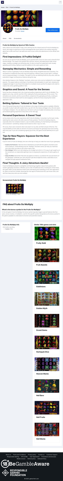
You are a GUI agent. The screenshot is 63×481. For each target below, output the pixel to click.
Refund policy (32, 458)
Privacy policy (32, 454)
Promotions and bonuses (49, 456)
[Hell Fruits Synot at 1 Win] (47, 407)
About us (8, 454)
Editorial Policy (42, 458)
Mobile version (21, 458)
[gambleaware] (29, 463)
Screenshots (17, 38)
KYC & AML (24, 456)
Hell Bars (40, 395)
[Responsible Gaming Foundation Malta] (15, 473)
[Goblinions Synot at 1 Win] (47, 277)
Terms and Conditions (19, 454)
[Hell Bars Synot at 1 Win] (47, 386)
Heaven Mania (42, 374)
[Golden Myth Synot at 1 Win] (47, 299)
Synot (22, 31)
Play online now (53, 30)
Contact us (41, 454)
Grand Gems (41, 330)
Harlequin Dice (42, 352)
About (4, 38)
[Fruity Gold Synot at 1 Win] (47, 233)
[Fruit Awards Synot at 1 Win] (47, 255)
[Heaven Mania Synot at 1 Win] (47, 364)
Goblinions (41, 286)
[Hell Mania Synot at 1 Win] (47, 429)
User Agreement (34, 456)
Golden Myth (41, 308)
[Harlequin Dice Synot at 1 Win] (47, 342)
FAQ (10, 38)
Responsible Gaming (13, 456)
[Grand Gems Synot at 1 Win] (47, 320)
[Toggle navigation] (60, 2)
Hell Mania (40, 439)
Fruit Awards (41, 265)
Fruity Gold (41, 243)
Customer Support (52, 454)
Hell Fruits (40, 417)
